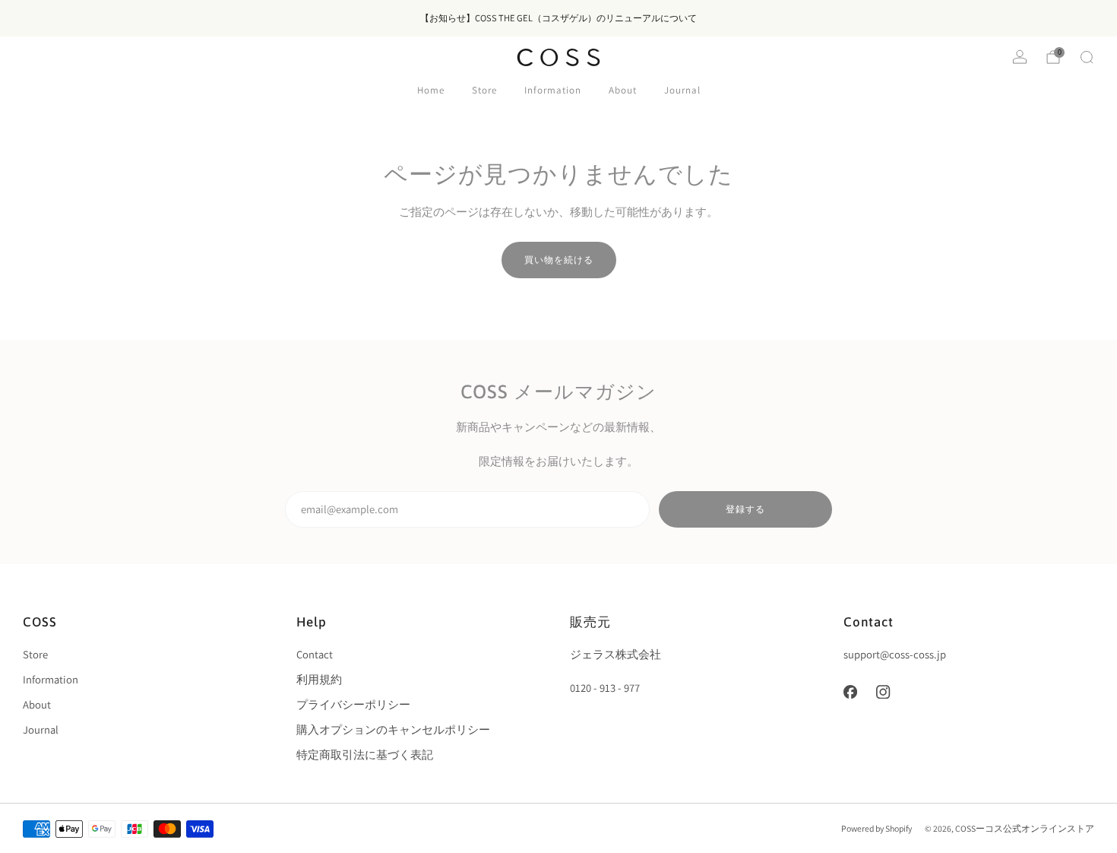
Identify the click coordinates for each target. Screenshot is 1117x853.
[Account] (1019, 57)
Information (552, 90)
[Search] (1086, 57)
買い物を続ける (558, 259)
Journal (682, 90)
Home (431, 90)
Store (484, 90)
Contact (314, 654)
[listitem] (558, 18)
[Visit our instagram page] (883, 692)
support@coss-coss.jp (894, 654)
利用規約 (319, 679)
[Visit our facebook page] (850, 692)
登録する (745, 509)
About (623, 90)
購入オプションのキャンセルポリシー (393, 729)
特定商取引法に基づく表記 (364, 754)
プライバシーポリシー (353, 704)
